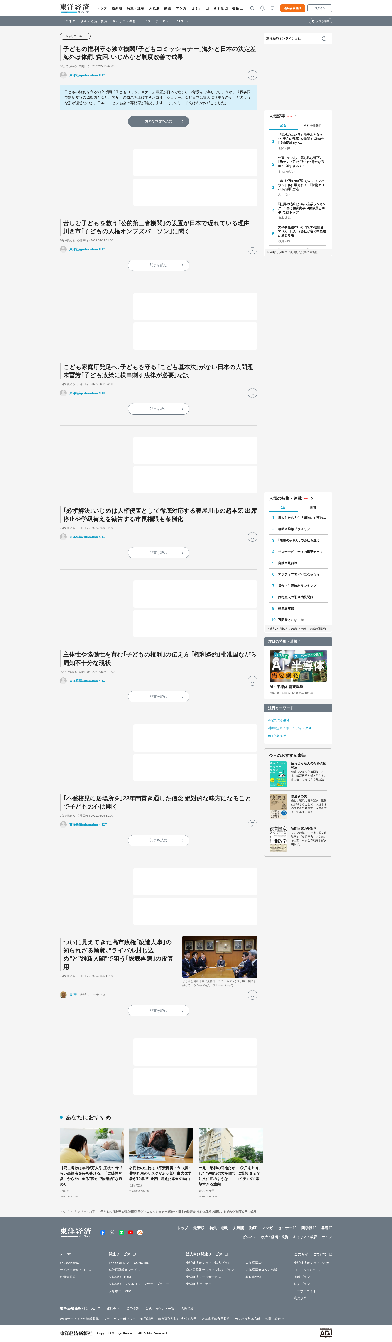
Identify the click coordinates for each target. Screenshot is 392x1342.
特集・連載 (136, 8)
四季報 (218, 8)
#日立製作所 (277, 736)
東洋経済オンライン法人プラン (208, 1263)
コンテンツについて (308, 1270)
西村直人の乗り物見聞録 (295, 597)
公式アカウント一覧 (159, 1308)
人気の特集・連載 (285, 498)
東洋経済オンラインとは (283, 38)
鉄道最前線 (286, 608)
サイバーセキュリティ (76, 1270)
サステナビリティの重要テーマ (300, 551)
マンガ (181, 8)
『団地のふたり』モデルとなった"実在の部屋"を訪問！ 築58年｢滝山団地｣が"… (301, 139)
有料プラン (302, 1277)
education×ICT (70, 1263)
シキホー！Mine (120, 1291)
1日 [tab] (283, 507)
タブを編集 (322, 21)
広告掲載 (187, 1308)
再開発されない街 (291, 620)
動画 (167, 8)
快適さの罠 (299, 796)
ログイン (319, 8)
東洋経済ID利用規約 (215, 1319)
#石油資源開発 (278, 720)
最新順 (117, 8)
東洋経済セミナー (199, 1284)
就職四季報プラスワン (294, 529)
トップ (102, 8)
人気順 (154, 8)
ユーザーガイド (305, 1291)
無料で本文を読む (158, 121)
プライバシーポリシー (120, 1319)
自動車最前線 (287, 563)
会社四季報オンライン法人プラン (210, 1270)
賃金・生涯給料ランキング (297, 585)
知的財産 (146, 1319)
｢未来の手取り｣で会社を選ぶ (299, 540)
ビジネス (69, 21)
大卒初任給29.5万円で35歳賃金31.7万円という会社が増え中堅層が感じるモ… (302, 231)
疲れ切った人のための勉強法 (308, 765)
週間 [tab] (313, 507)
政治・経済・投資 (94, 21)
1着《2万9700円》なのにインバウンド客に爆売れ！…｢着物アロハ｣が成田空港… (301, 185)
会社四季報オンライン (125, 1270)
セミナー (198, 8)
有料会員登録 (292, 8)
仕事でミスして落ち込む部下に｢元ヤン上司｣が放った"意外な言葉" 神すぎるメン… (301, 162)
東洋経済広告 (255, 1263)
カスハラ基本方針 (247, 1319)
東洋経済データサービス (203, 1277)
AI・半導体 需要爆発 (286, 687)
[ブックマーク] (252, 75)
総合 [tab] (283, 125)
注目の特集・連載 (282, 641)
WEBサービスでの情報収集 (79, 1319)
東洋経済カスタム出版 (261, 1270)
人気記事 (277, 116)
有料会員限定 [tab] (313, 125)
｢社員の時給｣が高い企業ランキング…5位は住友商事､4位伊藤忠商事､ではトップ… (302, 208)
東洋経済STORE (120, 1277)
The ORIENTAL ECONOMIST (130, 1263)
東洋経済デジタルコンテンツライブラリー (139, 1284)
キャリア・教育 (124, 21)
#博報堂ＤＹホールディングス (289, 728)
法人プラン (302, 1284)
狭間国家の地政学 (304, 828)
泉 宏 (73, 995)
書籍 (235, 8)
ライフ (146, 21)
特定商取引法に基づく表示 (177, 1319)
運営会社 (113, 1308)
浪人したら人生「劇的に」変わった (303, 517)
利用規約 (300, 1298)
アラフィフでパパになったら (299, 574)
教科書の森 (253, 1277)
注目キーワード (281, 708)
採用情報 (132, 1308)
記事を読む (158, 265)
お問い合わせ (274, 1319)
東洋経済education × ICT (88, 75)
